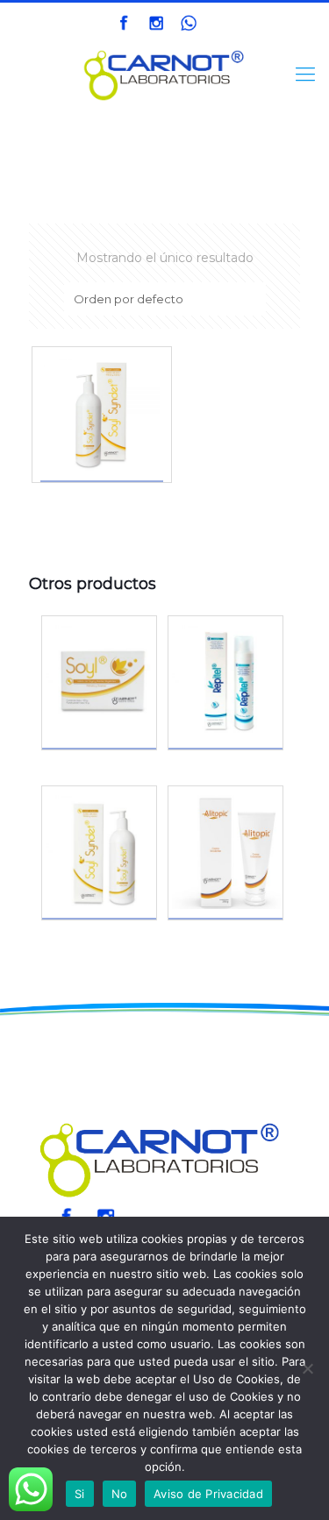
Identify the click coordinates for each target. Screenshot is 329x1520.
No (119, 1494)
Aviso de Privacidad (208, 1494)
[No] (307, 1368)
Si (80, 1494)
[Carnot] (164, 74)
